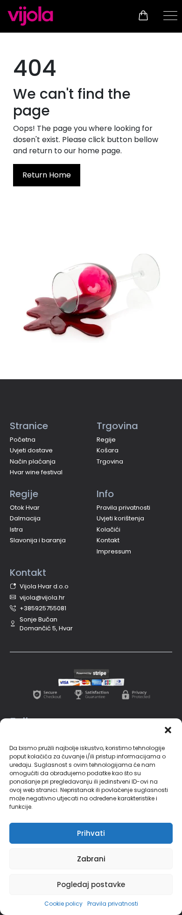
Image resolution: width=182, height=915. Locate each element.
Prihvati (91, 833)
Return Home (46, 175)
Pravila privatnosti (112, 904)
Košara (108, 450)
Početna (22, 439)
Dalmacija (25, 518)
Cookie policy (63, 904)
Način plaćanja (33, 461)
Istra (16, 529)
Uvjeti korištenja (120, 518)
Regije (106, 439)
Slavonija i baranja (38, 540)
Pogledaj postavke (91, 884)
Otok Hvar (25, 507)
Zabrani (91, 859)
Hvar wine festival (36, 472)
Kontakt (108, 540)
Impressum (114, 551)
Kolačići (108, 529)
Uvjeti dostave (31, 450)
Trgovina (110, 461)
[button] (168, 730)
